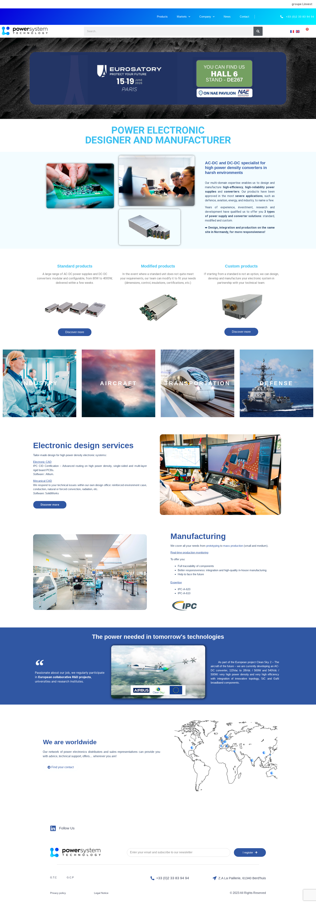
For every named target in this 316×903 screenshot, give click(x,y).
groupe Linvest (302, 4)
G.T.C (53, 877)
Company (205, 16)
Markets (182, 16)
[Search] (258, 31)
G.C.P (70, 877)
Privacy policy (58, 892)
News (227, 16)
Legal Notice (101, 892)
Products (162, 16)
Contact (244, 16)
